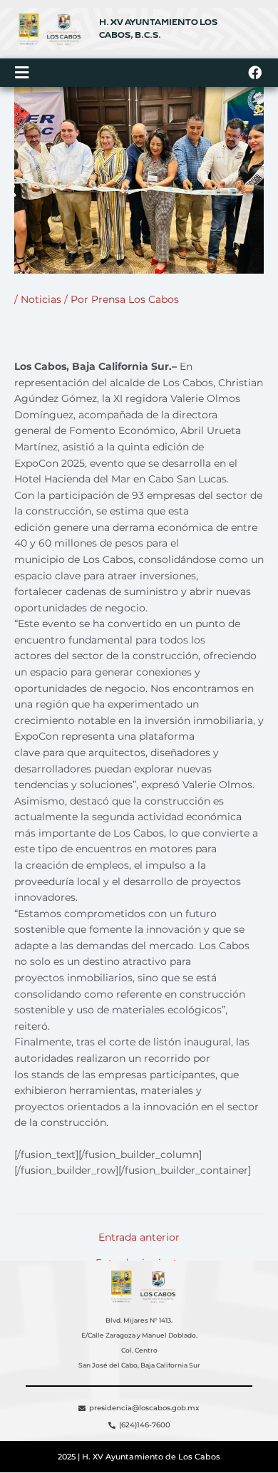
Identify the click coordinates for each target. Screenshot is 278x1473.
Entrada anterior (139, 1238)
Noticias (41, 299)
